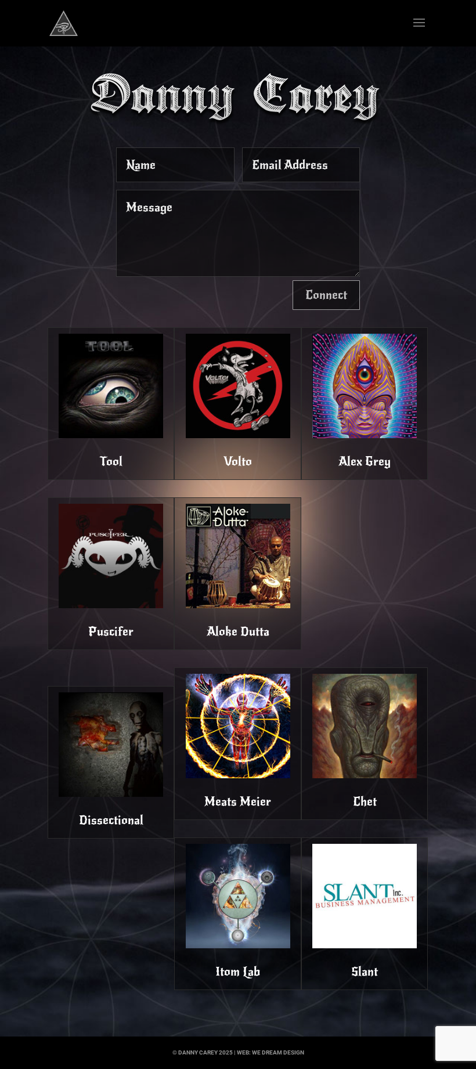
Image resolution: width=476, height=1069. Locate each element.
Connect (326, 294)
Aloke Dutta (238, 631)
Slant (364, 971)
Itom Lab (237, 971)
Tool (110, 461)
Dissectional (111, 820)
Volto (237, 461)
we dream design (278, 1052)
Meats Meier (237, 801)
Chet (365, 801)
